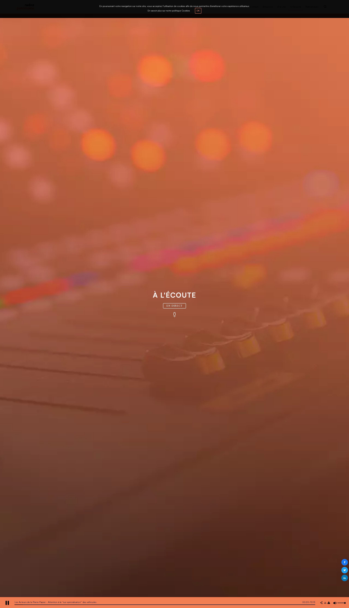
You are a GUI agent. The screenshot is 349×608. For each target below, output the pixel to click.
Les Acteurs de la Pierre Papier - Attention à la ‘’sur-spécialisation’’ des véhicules (56, 602)
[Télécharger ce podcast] (325, 603)
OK (198, 11)
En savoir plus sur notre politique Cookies (169, 10)
